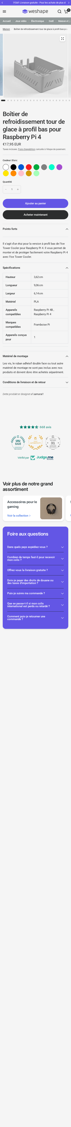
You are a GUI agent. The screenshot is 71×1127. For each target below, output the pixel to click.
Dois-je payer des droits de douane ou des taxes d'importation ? (30, 582)
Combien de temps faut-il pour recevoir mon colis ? (31, 559)
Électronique (37, 21)
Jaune (6, 173)
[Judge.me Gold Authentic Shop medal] (35, 442)
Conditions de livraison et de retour (24, 382)
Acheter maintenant (36, 214)
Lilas (59, 167)
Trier (13, 167)
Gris (44, 167)
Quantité (7, 181)
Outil (51, 21)
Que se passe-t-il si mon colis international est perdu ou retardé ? (28, 605)
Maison (6, 29)
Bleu (21, 167)
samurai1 (38, 394)
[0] (65, 11)
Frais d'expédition (26, 149)
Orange (13, 173)
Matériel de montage (15, 356)
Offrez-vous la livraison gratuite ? (27, 570)
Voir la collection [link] (17, 515)
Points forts (10, 229)
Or (29, 173)
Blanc (6, 167)
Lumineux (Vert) (36, 173)
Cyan (52, 167)
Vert (36, 167)
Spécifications (11, 267)
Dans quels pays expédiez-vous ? (27, 547)
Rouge (29, 167)
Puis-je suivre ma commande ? (26, 593)
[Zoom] (62, 38)
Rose (21, 173)
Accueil (7, 21)
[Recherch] (59, 11)
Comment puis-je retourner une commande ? (26, 618)
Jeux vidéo (20, 21)
